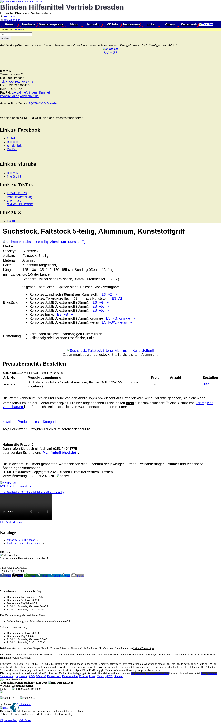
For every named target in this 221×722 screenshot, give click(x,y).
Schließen (22, 704)
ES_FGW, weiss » (116, 322)
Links (151, 24)
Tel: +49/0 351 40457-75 (17, 81)
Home (9, 24)
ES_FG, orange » (119, 318)
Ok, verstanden (8, 720)
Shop (74, 24)
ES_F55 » (100, 306)
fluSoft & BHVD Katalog (21, 539)
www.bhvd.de (29, 96)
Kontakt (93, 24)
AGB (32, 676)
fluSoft (11, 138)
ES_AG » (99, 302)
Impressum (131, 24)
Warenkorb (189, 24)
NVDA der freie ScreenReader (17, 486)
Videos (170, 24)
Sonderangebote (51, 24)
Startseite (18, 29)
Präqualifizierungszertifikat (23, 682)
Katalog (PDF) (105, 676)
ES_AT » (118, 298)
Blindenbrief (15, 145)
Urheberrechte (70, 676)
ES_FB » (64, 314)
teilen (8, 575)
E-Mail (80, 575)
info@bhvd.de (12, 19)
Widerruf (41, 676)
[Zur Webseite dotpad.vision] (26, 518)
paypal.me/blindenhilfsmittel (31, 92)
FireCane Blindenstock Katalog (24, 543)
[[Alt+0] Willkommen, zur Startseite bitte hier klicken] (21, 1)
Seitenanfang (7, 676)
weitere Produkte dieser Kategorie (30, 422)
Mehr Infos (25, 720)
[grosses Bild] (46, 242)
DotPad (12, 149)
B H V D (12, 142)
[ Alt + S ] (110, 52)
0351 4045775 (12, 16)
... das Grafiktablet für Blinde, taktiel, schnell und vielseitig (32, 492)
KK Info (112, 24)
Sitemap (118, 676)
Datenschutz (54, 676)
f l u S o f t (14, 176)
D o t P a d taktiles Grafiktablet (20, 202)
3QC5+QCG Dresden (43, 103)
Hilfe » (207, 384)
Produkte (28, 24)
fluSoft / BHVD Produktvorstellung (20, 195)
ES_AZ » (108, 294)
